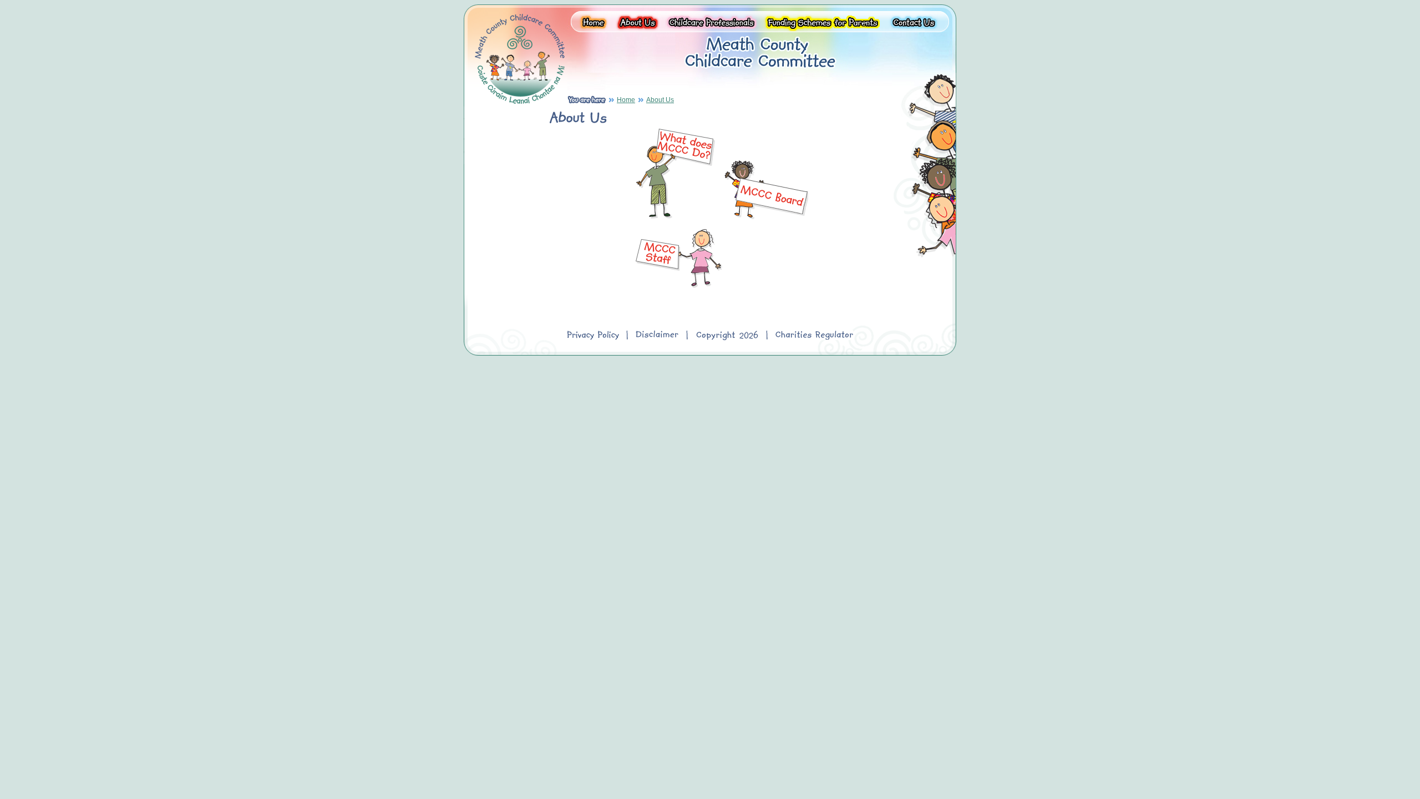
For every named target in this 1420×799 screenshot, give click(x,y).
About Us (660, 100)
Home (626, 100)
